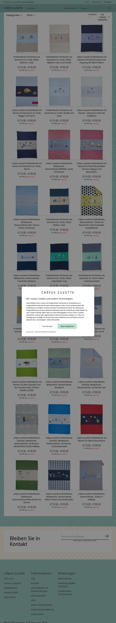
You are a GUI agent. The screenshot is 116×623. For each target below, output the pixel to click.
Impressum (30, 332)
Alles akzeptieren (67, 326)
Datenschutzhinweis (41, 332)
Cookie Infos (52, 332)
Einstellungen (47, 326)
